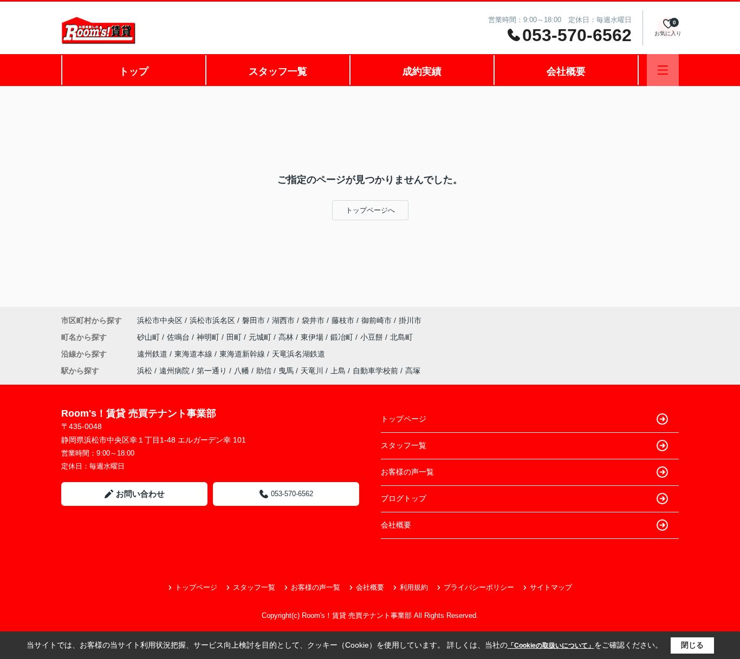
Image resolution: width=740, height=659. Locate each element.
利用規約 (414, 587)
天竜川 (312, 370)
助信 (263, 370)
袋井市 (313, 320)
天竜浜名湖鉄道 (298, 354)
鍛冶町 (342, 337)
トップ (133, 71)
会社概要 (566, 71)
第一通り (212, 370)
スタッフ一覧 (278, 71)
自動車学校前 (375, 370)
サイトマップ (551, 587)
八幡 (241, 370)
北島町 (401, 337)
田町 (235, 337)
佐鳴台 (179, 337)
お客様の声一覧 (407, 471)
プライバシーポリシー (479, 587)
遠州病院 (174, 370)
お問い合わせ (140, 493)
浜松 (144, 370)
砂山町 (149, 337)
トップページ (403, 418)
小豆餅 (372, 337)
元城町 (261, 337)
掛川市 (410, 320)
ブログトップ (403, 498)
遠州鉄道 (153, 354)
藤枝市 (343, 320)
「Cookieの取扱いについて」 (551, 645)
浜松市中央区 (160, 320)
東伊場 (313, 337)
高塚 (412, 370)
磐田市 (253, 320)
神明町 (209, 337)
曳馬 (286, 370)
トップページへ (370, 210)
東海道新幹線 (243, 354)
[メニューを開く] (662, 70)
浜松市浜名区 (212, 320)
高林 (287, 337)
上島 (338, 370)
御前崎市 (376, 320)
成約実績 (422, 71)
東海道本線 (194, 354)
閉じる (692, 645)
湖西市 (283, 320)
